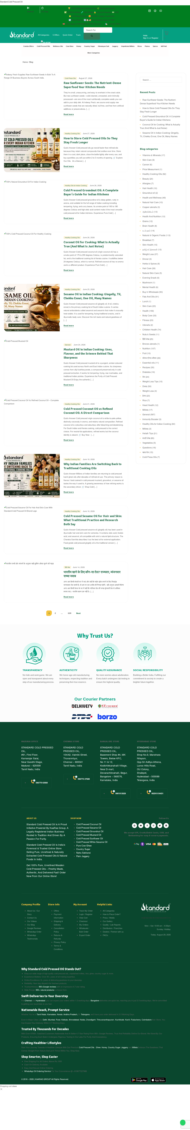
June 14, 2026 (79, 567)
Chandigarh (91, 1019)
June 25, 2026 (89, 289)
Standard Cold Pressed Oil (11, 1)
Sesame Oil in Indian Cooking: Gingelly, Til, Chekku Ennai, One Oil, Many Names (92, 296)
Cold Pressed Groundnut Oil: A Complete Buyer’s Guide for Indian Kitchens (91, 192)
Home (25, 62)
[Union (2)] (161, 11)
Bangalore (95, 1000)
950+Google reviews (47, 986)
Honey (104, 1047)
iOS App (44, 11)
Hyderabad (40, 1000)
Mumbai (51, 1019)
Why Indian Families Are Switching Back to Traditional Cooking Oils (92, 466)
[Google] (134, 825)
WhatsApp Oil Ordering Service (37, 1071)
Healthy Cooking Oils (72, 133)
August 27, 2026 (85, 78)
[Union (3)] (149, 11)
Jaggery (124, 1047)
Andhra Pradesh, (70, 1014)
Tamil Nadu (41, 1014)
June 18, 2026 (89, 459)
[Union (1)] (155, 11)
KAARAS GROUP (43, 1079)
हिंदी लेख (67, 567)
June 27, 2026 (89, 133)
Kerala (59, 1014)
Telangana (85, 1014)
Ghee (98, 1047)
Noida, (82, 1019)
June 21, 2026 (89, 404)
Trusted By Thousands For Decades (45, 1029)
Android (30, 11)
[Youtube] (140, 825)
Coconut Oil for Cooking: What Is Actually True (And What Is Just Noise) (91, 244)
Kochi (127, 1019)
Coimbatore (146, 1019)
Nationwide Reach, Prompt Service (45, 1010)
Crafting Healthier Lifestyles (41, 1043)
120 (69, 613)
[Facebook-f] (147, 825)
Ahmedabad (74, 1019)
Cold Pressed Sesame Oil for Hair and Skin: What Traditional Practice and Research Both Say (93, 520)
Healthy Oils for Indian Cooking (76, 185)
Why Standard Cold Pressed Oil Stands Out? (51, 969)
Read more (69, 114)
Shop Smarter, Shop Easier (39, 1057)
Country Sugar (114, 1047)
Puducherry (136, 1019)
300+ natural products (45, 989)
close (14, 1086)
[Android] (28, 8)
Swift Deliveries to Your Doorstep (44, 996)
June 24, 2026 (79, 344)
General (68, 345)
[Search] (92, 36)
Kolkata (64, 1019)
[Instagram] (153, 825)
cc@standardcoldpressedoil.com (156, 919)
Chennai (28, 1000)
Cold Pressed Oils (86, 1047)
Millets (135, 1047)
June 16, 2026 (89, 511)
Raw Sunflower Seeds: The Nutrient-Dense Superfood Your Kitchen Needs (92, 85)
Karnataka (51, 1014)
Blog (31, 62)
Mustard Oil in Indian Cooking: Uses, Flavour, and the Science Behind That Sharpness (88, 353)
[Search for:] (161, 79)
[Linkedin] (166, 825)
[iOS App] (42, 8)
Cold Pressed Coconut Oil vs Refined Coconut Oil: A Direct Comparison (88, 411)
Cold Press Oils (70, 78)
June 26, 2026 (96, 185)
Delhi (45, 1019)
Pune (58, 1019)
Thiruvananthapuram (105, 1019)
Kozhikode (119, 1019)
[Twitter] (159, 825)
